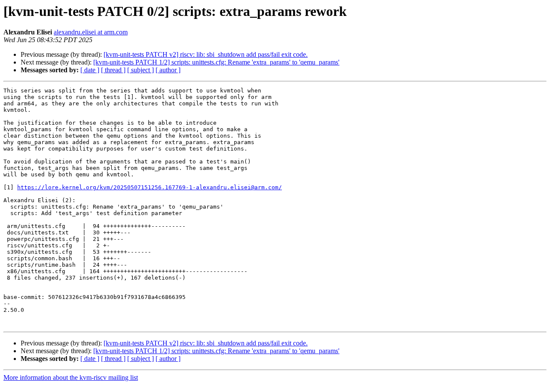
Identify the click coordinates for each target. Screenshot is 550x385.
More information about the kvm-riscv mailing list (70, 377)
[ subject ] (140, 70)
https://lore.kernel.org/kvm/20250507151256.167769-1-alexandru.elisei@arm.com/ (149, 187)
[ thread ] (113, 70)
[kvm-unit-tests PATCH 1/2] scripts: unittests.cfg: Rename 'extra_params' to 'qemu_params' (216, 62)
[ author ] (168, 70)
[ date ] (89, 70)
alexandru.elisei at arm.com (91, 32)
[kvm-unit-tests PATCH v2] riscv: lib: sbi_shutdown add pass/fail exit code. (206, 54)
